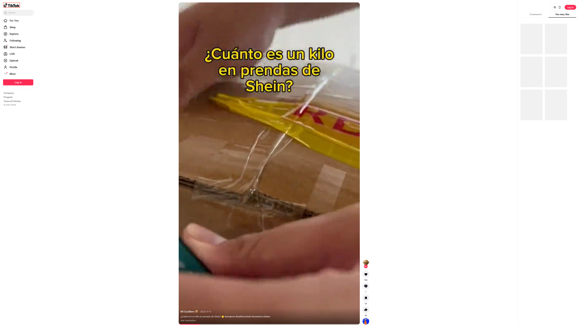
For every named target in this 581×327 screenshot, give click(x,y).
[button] (365, 275)
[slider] (203, 324)
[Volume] (183, 7)
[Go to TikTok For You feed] (12, 5)
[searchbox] (18, 13)
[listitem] (18, 21)
